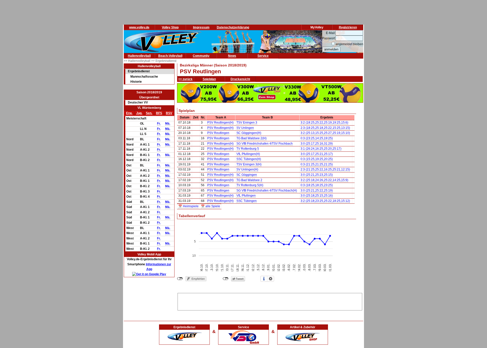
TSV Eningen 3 (246, 122)
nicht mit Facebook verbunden (180, 278)
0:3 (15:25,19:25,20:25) (317, 159)
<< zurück (185, 79)
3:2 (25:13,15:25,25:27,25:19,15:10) (325, 133)
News (232, 56)
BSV (169, 113)
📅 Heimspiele (188, 206)
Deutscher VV (138, 102)
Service (263, 56)
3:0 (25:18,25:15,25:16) (317, 195)
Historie (136, 81)
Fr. (159, 123)
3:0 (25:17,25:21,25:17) (317, 154)
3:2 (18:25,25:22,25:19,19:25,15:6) (324, 122)
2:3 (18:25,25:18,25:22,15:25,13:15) (325, 128)
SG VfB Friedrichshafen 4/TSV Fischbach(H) (266, 190)
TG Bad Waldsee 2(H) (251, 138)
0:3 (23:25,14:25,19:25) (317, 138)
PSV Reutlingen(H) (220, 122)
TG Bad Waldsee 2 (249, 180)
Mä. (167, 123)
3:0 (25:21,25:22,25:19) (317, 190)
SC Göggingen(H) (248, 133)
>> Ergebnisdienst (163, 61)
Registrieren (348, 27)
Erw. (129, 113)
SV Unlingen (245, 128)
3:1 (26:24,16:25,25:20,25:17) (321, 148)
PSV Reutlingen (218, 133)
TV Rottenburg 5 (247, 148)
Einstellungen (270, 279)
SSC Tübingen (246, 201)
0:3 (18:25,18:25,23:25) (317, 185)
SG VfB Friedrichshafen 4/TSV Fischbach (264, 143)
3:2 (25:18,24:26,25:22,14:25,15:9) (324, 180)
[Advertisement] (270, 300)
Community (201, 56)
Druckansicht (240, 79)
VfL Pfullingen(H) (248, 154)
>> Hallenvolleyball (137, 61)
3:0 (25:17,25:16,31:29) (317, 143)
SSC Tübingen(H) (248, 159)
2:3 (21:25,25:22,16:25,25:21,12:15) (325, 169)
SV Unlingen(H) (247, 169)
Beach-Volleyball (170, 56)
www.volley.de (139, 27)
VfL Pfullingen (246, 195)
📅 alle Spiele (210, 206)
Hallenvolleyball (139, 56)
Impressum (201, 27)
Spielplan (209, 79)
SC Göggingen (246, 175)
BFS (159, 113)
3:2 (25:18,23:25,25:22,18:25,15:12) (325, 201)
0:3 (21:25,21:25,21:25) (317, 164)
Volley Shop (170, 27)
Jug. (139, 113)
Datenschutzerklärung (233, 27)
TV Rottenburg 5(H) (249, 185)
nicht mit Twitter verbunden (226, 278)
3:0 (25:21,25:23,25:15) (317, 175)
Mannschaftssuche (144, 76)
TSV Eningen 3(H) (249, 164)
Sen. (149, 113)
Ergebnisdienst (139, 71)
